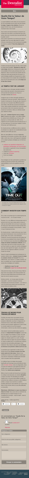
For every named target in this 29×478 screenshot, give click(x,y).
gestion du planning (14, 151)
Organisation (5, 410)
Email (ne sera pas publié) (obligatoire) (11, 439)
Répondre (7, 427)
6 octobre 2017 (16, 422)
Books (26, 474)
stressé (14, 94)
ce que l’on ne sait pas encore (18, 268)
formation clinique (8, 365)
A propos (15, 473)
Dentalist (12, 3)
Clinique (14, 474)
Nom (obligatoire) (6, 434)
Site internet (5, 444)
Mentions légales (24, 473)
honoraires (11, 153)
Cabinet (20, 474)
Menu (14, 11)
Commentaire (5, 450)
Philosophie (7, 474)
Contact (9, 473)
